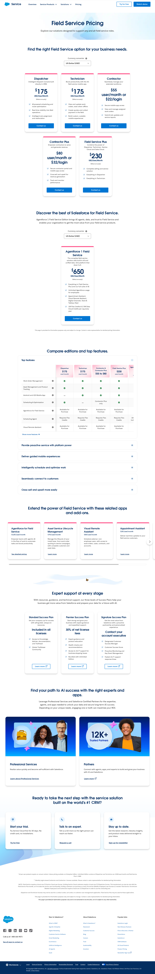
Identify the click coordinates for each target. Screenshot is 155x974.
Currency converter (76, 58)
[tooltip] (86, 58)
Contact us (41, 126)
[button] (149, 541)
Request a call (65, 843)
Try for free (15, 843)
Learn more (52, 554)
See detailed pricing (19, 554)
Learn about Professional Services (24, 778)
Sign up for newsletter (118, 843)
